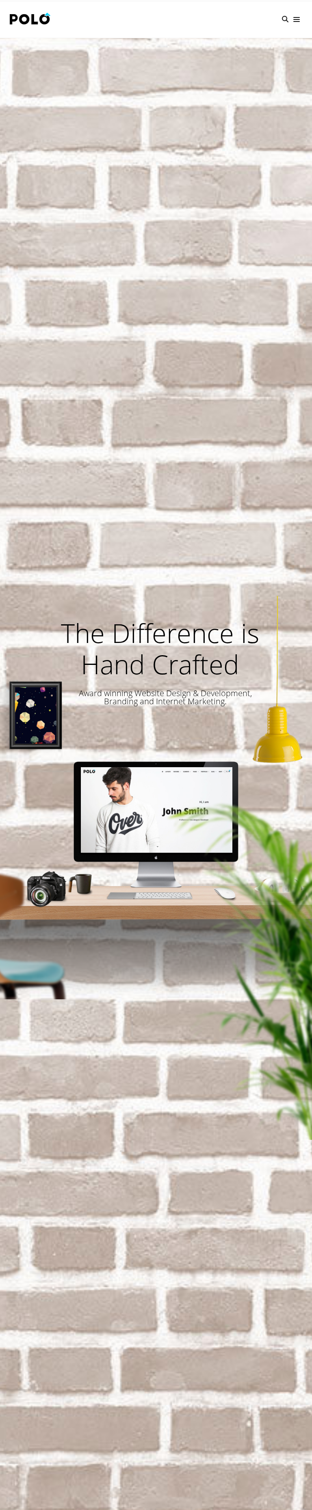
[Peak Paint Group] (32, 19)
